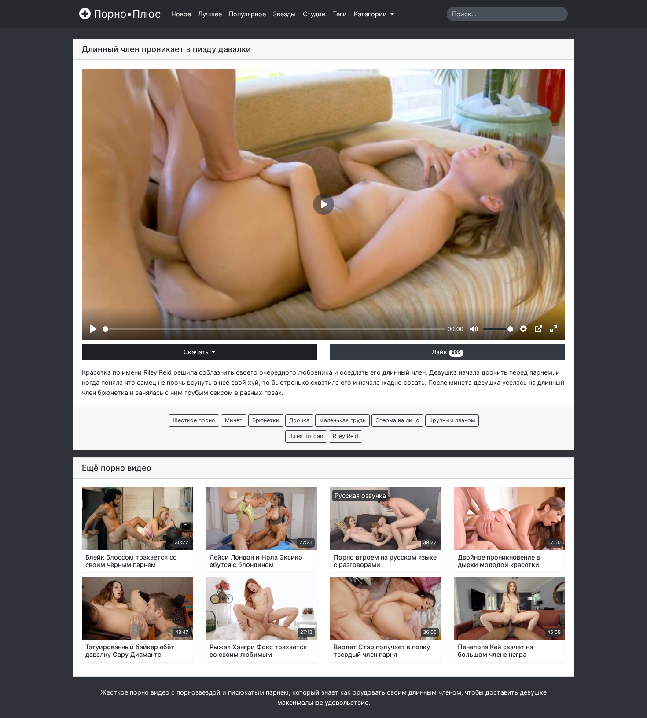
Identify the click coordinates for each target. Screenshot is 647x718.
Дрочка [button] (299, 420)
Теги (340, 14)
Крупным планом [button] (452, 420)
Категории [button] (371, 14)
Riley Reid (157, 372)
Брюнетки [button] (265, 420)
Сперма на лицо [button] (397, 420)
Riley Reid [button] (345, 436)
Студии (314, 14)
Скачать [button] (197, 352)
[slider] (274, 329)
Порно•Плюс (126, 13)
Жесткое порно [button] (194, 420)
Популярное (247, 14)
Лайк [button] (446, 352)
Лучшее (210, 14)
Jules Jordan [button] (306, 436)
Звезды (284, 14)
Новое (181, 14)
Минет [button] (234, 420)
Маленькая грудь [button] (342, 420)
